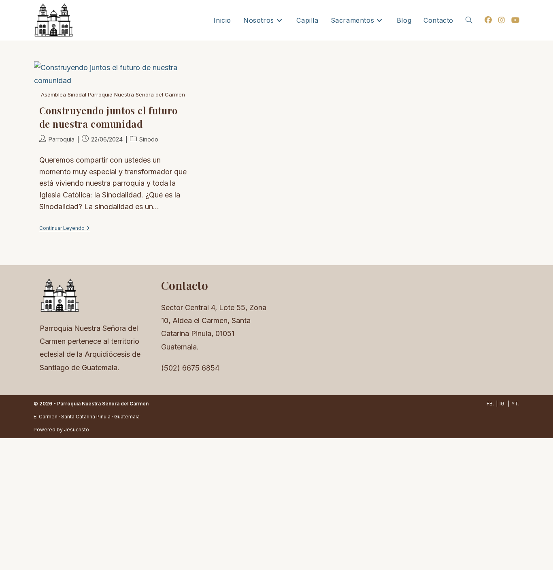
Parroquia (61, 139)
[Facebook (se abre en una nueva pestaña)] (488, 20)
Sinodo (148, 139)
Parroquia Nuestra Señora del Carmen (103, 404)
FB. (490, 404)
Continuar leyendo (64, 228)
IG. (503, 404)
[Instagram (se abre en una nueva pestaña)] (501, 20)
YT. (515, 404)
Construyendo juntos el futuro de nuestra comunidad (108, 117)
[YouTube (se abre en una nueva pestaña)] (515, 20)
